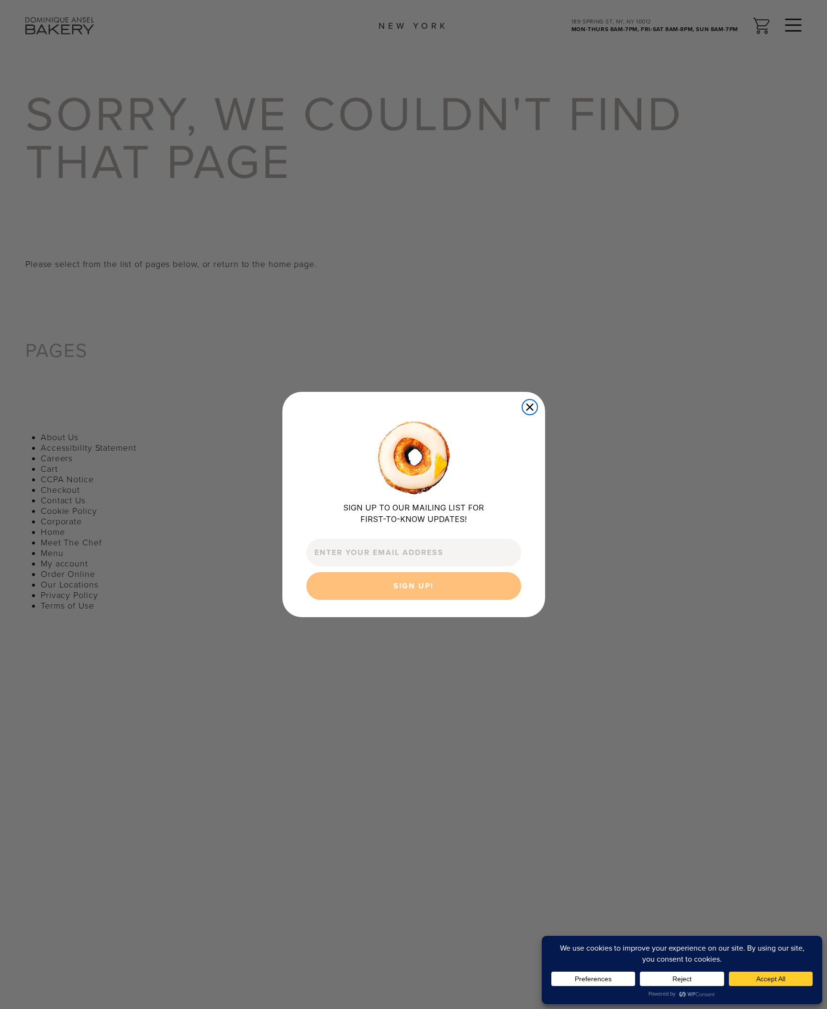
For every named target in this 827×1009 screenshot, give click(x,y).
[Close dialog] (529, 407)
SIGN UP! (413, 586)
